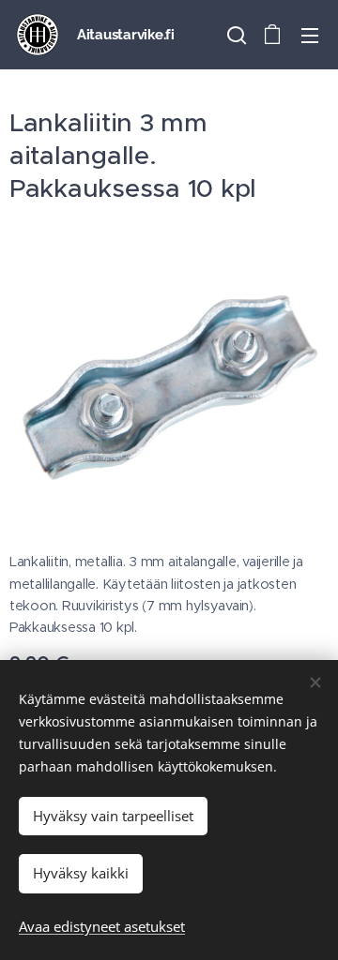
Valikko (310, 34)
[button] (235, 34)
